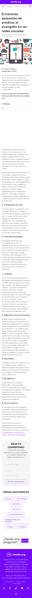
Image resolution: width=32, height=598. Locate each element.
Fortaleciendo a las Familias (12, 521)
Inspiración (25, 6)
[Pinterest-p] (16, 594)
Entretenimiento (16, 514)
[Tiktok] (16, 588)
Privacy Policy (20, 582)
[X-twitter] (28, 588)
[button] (3, 6)
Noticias (17, 6)
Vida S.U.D (16, 509)
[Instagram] (4, 588)
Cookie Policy (17, 583)
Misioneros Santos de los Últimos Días (14, 34)
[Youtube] (22, 588)
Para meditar (21, 499)
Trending (9, 6)
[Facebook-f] (10, 588)
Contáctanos (9, 582)
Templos (10, 527)
